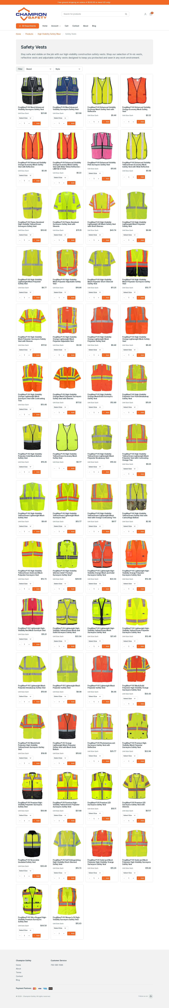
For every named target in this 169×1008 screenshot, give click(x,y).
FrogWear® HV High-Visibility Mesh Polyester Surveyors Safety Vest (136, 281)
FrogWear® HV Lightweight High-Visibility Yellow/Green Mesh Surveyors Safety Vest (101, 630)
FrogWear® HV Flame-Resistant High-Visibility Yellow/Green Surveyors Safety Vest (31, 224)
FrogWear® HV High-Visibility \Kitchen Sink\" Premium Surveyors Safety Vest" (65, 573)
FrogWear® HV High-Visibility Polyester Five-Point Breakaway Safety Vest (135, 396)
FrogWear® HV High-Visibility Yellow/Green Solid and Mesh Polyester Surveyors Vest (30, 573)
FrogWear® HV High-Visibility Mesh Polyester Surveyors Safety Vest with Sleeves (32, 339)
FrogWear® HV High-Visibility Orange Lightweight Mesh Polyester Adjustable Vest (65, 339)
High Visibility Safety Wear (49, 34)
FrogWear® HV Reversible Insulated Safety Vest (28, 861)
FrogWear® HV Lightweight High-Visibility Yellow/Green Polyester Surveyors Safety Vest (135, 630)
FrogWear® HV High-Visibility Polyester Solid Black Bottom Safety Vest (30, 456)
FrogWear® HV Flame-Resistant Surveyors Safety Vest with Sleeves (66, 224)
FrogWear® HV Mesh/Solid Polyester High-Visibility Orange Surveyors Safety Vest (135, 688)
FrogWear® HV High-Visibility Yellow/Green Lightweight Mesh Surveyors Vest (66, 515)
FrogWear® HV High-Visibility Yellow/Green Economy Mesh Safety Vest (65, 456)
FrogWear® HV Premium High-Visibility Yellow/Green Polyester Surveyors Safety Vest (66, 805)
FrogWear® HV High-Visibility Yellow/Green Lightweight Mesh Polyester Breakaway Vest (101, 456)
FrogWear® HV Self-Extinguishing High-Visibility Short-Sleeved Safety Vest (66, 862)
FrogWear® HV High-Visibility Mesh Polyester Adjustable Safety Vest (67, 281)
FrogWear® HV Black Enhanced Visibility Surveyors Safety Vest (31, 108)
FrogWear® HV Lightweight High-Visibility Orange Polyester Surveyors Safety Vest (135, 573)
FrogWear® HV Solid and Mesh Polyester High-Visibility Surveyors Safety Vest (136, 862)
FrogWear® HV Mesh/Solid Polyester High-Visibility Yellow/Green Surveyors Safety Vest (31, 746)
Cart (66, 26)
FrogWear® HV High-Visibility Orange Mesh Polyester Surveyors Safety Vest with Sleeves (67, 396)
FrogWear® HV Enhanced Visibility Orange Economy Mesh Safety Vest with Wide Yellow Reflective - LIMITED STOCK (67, 165)
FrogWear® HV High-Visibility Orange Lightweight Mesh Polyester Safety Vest (99, 339)
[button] (151, 14)
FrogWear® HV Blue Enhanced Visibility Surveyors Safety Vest (66, 108)
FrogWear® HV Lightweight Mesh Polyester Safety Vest (66, 687)
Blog (94, 26)
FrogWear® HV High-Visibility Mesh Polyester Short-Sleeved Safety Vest (100, 281)
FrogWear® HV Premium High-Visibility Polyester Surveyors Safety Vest (30, 805)
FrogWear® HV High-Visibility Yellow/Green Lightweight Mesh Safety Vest (31, 515)
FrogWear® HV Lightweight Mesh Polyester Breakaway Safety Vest (31, 687)
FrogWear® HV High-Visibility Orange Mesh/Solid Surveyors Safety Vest (100, 396)
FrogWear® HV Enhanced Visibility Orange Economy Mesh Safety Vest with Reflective (32, 164)
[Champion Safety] (38, 14)
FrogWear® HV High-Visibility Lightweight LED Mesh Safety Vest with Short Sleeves (102, 224)
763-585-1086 (57, 965)
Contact (75, 26)
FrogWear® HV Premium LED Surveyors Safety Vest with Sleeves (133, 805)
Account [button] (54, 26)
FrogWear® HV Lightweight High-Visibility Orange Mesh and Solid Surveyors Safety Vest (101, 573)
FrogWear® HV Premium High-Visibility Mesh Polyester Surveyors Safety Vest (134, 745)
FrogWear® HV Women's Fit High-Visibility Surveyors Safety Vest (66, 918)
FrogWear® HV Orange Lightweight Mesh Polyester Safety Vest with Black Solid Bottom (64, 746)
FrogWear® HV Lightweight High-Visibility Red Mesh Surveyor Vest (32, 629)
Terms (18, 972)
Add (37, 123)
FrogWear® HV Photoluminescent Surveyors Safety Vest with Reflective (101, 745)
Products (29, 34)
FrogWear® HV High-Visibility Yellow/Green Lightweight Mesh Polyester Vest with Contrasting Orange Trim (135, 457)
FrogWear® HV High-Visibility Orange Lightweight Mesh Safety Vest (136, 339)
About (85, 26)
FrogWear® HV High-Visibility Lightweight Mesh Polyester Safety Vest (134, 224)
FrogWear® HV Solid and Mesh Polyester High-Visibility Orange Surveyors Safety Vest (101, 862)
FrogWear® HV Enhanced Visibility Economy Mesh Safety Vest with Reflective (102, 109)
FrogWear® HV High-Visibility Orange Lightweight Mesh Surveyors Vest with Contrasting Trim (31, 397)
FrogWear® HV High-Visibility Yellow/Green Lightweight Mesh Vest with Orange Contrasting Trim (102, 515)
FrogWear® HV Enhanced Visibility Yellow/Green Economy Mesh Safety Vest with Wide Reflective (136, 164)
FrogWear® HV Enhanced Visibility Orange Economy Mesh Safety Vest (136, 109)
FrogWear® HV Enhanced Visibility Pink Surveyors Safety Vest (102, 163)
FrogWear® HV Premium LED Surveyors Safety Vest (99, 804)
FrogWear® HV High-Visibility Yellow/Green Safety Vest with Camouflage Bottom (134, 515)
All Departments (29, 26)
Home (44, 26)
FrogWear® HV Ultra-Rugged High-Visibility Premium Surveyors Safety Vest (32, 919)
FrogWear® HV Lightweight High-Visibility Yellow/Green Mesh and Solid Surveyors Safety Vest (66, 630)
